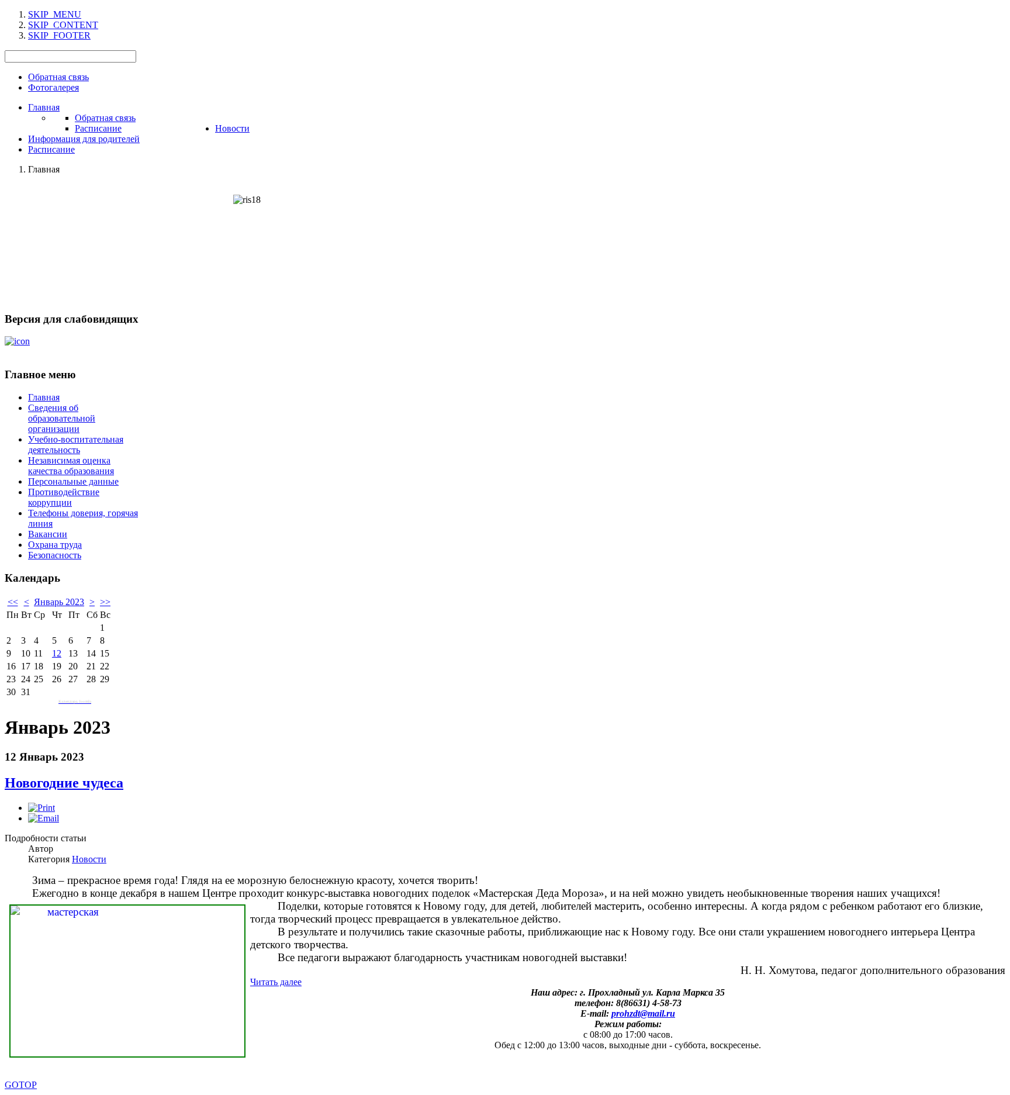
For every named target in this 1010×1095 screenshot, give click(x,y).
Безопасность (54, 555)
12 (56, 653)
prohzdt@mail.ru (643, 1013)
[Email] (43, 818)
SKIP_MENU (54, 14)
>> (105, 602)
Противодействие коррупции (63, 497)
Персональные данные (73, 481)
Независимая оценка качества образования (71, 465)
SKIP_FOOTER (59, 35)
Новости (89, 859)
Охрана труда (55, 545)
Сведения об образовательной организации (61, 418)
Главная (44, 397)
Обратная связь (58, 77)
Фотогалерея (53, 87)
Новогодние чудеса (64, 782)
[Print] (41, 808)
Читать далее (276, 982)
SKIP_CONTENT (63, 25)
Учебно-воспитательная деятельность (75, 444)
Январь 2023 (59, 602)
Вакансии (47, 534)
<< (13, 602)
